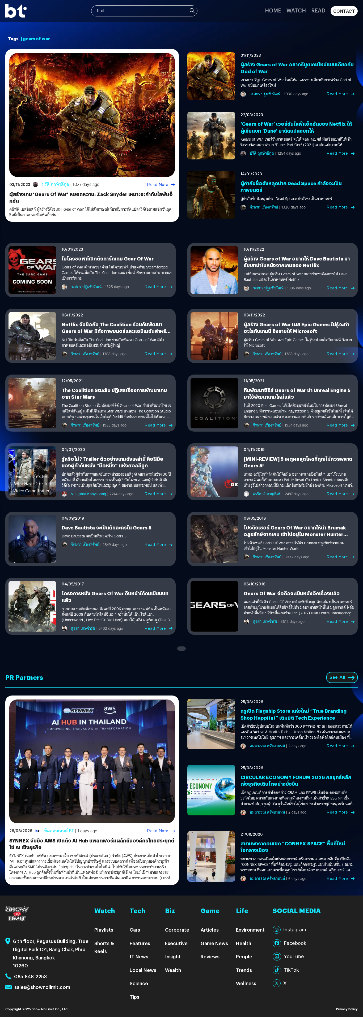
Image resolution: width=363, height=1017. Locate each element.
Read (318, 10)
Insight (173, 956)
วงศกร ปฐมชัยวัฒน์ (265, 93)
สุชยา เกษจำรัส (83, 628)
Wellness (246, 983)
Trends (244, 970)
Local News (143, 970)
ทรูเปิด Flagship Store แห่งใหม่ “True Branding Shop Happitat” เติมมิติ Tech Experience (293, 714)
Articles (210, 929)
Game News (214, 943)
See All (337, 677)
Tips (134, 996)
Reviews (210, 956)
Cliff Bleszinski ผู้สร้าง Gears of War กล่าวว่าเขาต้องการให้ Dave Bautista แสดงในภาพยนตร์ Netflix (295, 276)
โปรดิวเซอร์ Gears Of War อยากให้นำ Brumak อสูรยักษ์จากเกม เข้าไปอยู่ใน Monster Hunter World (295, 534)
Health (243, 943)
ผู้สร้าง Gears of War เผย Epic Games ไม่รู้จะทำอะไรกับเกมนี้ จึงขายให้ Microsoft (296, 327)
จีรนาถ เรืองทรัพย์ (264, 207)
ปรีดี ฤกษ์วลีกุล (55, 184)
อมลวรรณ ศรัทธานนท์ (267, 745)
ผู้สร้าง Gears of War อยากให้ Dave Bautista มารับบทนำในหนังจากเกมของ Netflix (297, 261)
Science (139, 983)
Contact (344, 11)
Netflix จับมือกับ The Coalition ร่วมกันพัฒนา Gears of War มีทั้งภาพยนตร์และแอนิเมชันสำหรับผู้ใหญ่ (115, 331)
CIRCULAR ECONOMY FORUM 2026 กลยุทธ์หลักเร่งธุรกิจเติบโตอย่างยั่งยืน (295, 780)
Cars (135, 929)
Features (140, 943)
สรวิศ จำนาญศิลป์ (267, 493)
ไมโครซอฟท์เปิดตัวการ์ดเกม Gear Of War (108, 258)
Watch (296, 10)
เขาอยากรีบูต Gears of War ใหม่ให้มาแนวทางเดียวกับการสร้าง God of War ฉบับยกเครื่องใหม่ (295, 82)
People (244, 956)
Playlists (103, 929)
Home (273, 10)
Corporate (177, 929)
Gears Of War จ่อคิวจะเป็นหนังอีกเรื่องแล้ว (292, 593)
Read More (157, 184)
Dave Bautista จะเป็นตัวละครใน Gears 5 (106, 527)
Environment (250, 929)
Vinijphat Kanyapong (88, 493)
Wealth (173, 970)
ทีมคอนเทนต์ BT (59, 831)
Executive (176, 943)
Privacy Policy (347, 1009)
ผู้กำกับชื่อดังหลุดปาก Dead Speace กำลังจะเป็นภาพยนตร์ (286, 199)
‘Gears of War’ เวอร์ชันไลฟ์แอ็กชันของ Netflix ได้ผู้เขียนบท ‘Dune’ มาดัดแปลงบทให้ (296, 127)
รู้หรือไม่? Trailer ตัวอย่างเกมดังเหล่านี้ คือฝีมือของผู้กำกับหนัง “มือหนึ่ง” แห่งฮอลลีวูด (112, 462)
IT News (139, 956)
